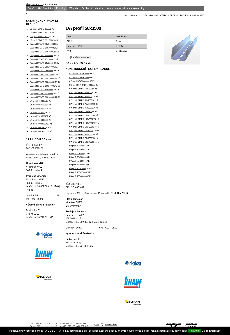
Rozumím (195, 330)
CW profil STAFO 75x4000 (80, 115)
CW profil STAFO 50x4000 (80, 100)
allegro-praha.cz (34, 4)
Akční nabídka (45, 8)
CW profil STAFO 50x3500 (80, 96)
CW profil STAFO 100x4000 (81, 131)
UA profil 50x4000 (76, 153)
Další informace (211, 330)
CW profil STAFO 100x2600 (81, 119)
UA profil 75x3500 (76, 161)
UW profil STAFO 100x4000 (81, 142)
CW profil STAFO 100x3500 (81, 127)
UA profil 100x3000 (77, 168)
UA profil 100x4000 (77, 176)
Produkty (61, 8)
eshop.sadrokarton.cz (133, 15)
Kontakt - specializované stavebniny (125, 8)
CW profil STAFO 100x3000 (81, 123)
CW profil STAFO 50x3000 (80, 92)
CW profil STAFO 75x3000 (80, 104)
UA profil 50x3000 (76, 146)
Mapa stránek (111, 324)
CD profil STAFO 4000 (79, 81)
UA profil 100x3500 (77, 172)
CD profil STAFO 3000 (79, 74)
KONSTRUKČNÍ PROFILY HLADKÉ (171, 15)
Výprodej (73, 8)
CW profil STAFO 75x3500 (80, 108)
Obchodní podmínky (92, 8)
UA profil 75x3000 (76, 157)
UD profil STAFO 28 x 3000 (81, 85)
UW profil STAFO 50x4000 (80, 134)
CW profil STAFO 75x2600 (80, 111)
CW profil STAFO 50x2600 (80, 89)
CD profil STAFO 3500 (79, 77)
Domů (31, 8)
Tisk (97, 324)
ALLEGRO (115, 1)
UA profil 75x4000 (76, 165)
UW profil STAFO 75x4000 (80, 138)
